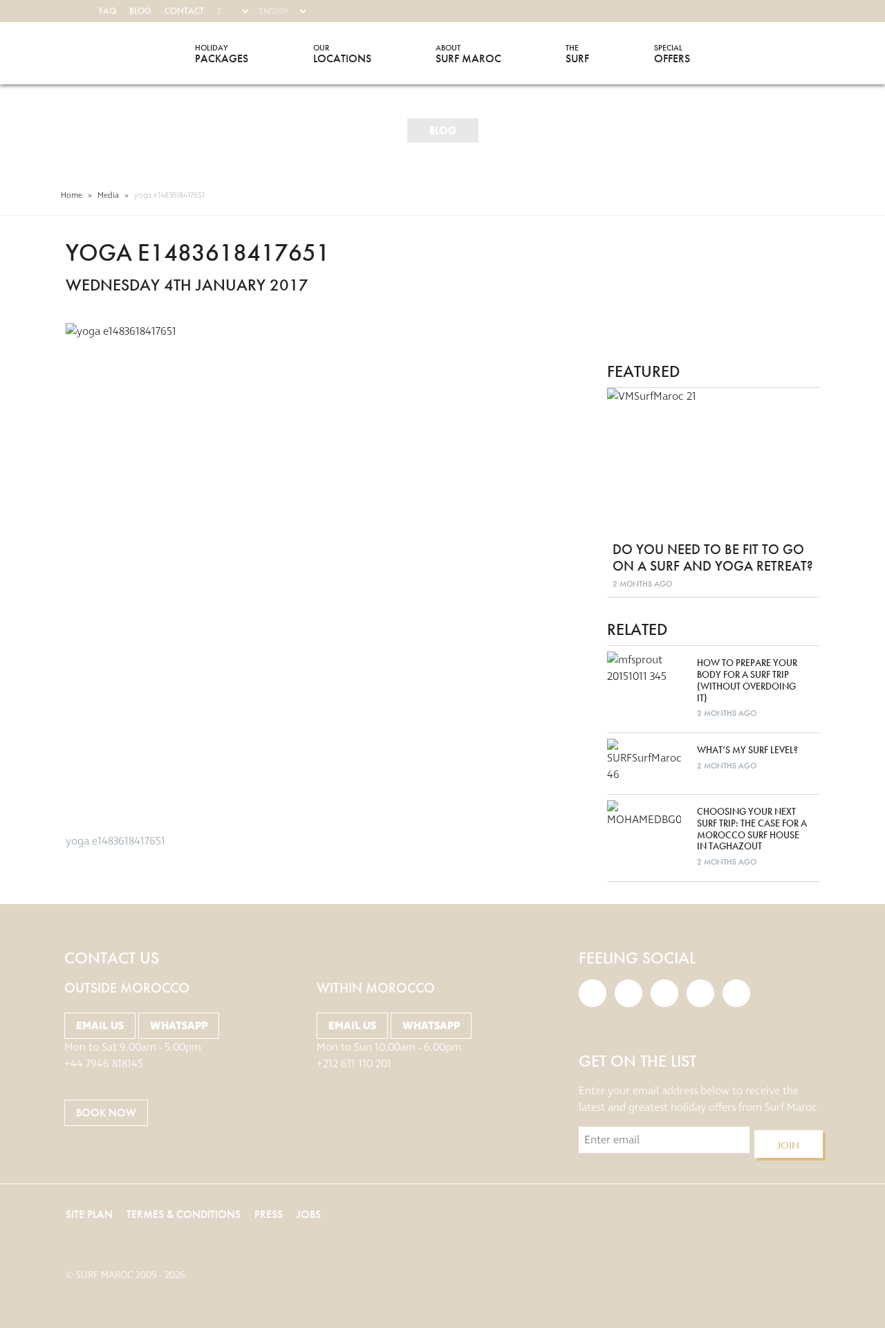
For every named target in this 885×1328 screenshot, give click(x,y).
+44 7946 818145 (103, 1063)
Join (788, 1145)
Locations (342, 53)
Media (108, 195)
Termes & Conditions (184, 1214)
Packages (221, 53)
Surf (577, 53)
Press (268, 1214)
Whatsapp (178, 1025)
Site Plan (89, 1214)
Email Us (100, 1025)
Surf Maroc (92, 53)
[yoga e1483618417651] (315, 572)
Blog (140, 11)
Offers (672, 53)
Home (71, 195)
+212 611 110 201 (354, 1063)
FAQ (107, 11)
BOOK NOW (106, 1112)
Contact (184, 11)
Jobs (309, 1214)
